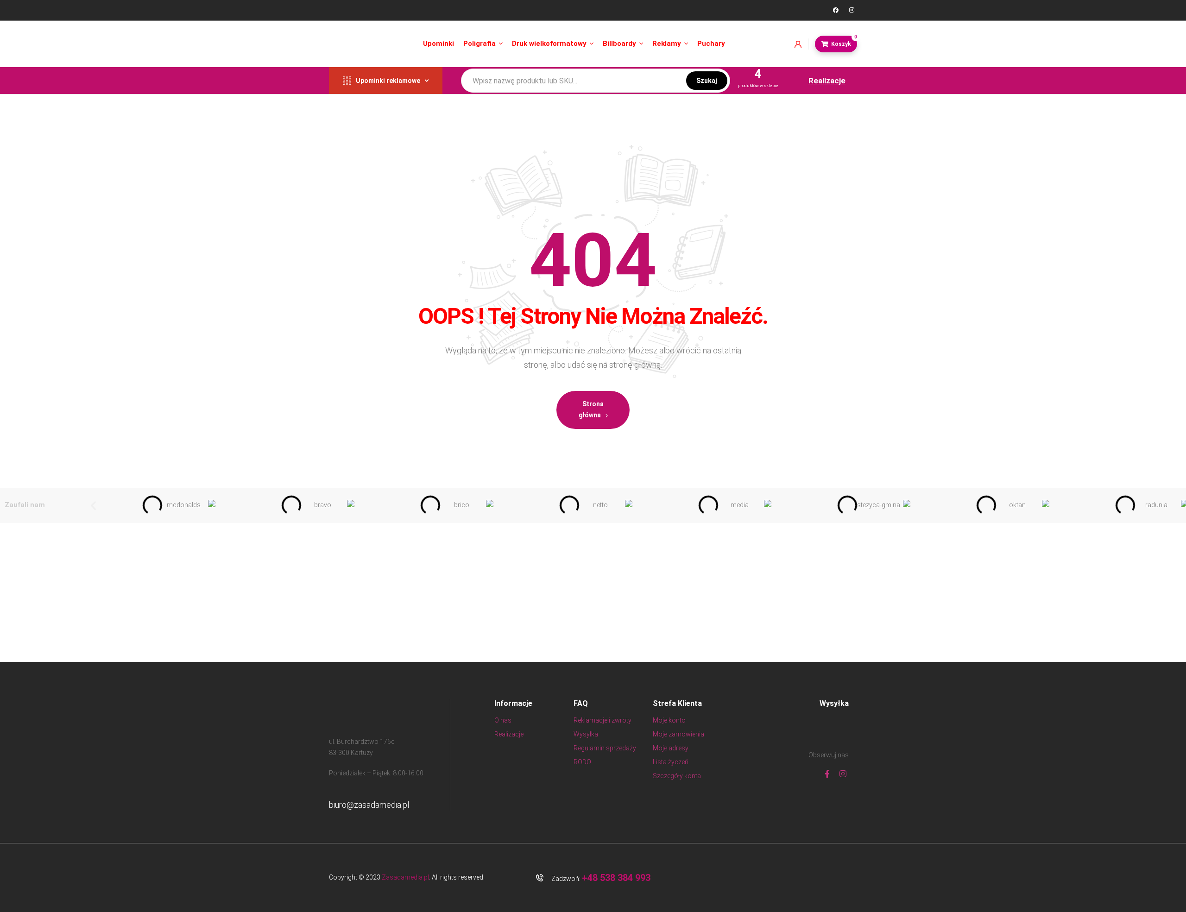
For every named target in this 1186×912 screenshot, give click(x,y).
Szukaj (706, 80)
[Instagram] (851, 10)
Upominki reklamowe (388, 80)
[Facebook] (835, 10)
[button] (93, 505)
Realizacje (826, 80)
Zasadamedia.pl (405, 877)
